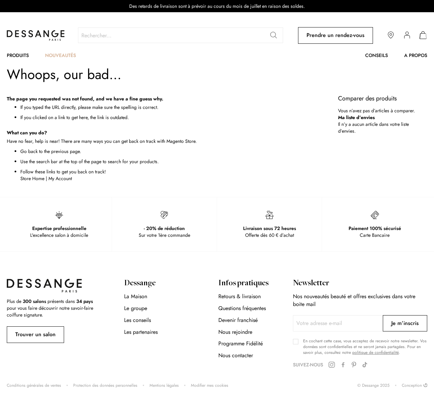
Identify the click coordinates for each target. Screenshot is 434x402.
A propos (415, 55)
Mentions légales (164, 385)
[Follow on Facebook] (343, 365)
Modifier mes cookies (209, 385)
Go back (29, 151)
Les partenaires (141, 332)
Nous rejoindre (235, 332)
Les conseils (137, 320)
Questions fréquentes (242, 308)
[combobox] (180, 35)
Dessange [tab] (140, 284)
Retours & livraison (239, 296)
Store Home (32, 178)
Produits (18, 55)
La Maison (135, 296)
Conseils (376, 55)
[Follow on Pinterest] (354, 365)
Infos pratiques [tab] (243, 284)
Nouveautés (60, 55)
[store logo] (35, 35)
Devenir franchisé (238, 320)
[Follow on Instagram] (332, 365)
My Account (60, 178)
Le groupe (135, 308)
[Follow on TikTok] (365, 365)
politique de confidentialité (375, 352)
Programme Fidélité (240, 343)
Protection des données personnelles (105, 385)
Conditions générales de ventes (34, 385)
